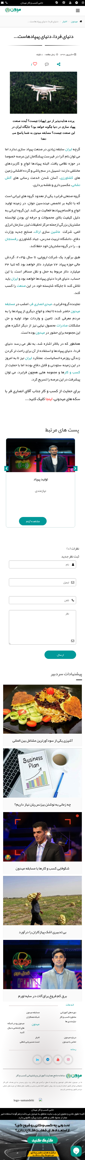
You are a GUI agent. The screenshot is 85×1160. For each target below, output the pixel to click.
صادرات (62, 325)
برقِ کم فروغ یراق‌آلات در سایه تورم (42, 995)
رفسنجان (11, 238)
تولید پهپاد (40, 479)
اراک (37, 231)
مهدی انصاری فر (41, 303)
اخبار (64, 21)
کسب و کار (72, 372)
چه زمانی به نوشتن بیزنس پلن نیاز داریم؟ (42, 804)
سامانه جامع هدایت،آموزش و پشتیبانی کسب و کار (40, 1075)
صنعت (21, 285)
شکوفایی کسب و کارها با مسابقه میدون (42, 868)
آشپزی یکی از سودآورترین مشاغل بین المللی (42, 740)
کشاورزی (66, 177)
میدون (74, 21)
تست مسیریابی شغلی (30, 1041)
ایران (68, 149)
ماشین (55, 231)
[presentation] (75, 471)
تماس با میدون (69, 1041)
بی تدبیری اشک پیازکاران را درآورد (42, 932)
